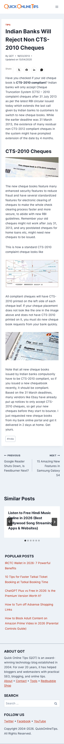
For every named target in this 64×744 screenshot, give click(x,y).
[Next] (54, 522)
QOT (11, 56)
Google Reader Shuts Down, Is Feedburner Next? (16, 463)
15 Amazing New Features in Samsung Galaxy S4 (48, 465)
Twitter (9, 721)
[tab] (25, 540)
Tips (7, 24)
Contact (21, 681)
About (8, 681)
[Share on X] (19, 70)
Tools (33, 681)
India (10, 438)
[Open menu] (57, 6)
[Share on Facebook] (27, 70)
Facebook (24, 721)
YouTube (40, 721)
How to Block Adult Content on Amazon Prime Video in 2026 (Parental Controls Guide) (31, 623)
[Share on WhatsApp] (42, 70)
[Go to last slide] (9, 522)
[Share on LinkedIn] (34, 70)
